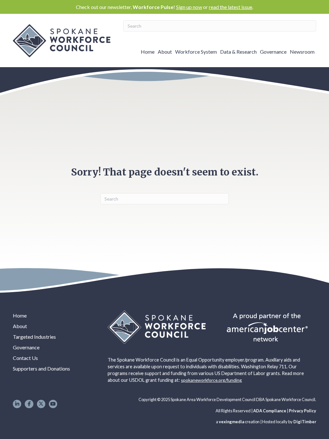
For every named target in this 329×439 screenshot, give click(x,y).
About (165, 52)
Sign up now (189, 7)
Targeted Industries (34, 337)
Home (148, 52)
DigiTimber (304, 421)
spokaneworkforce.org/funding (211, 380)
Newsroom (302, 52)
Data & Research (238, 52)
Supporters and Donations (41, 368)
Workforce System (196, 52)
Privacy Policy (302, 410)
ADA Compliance (269, 410)
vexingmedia (231, 421)
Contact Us (25, 358)
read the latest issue (230, 7)
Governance (273, 52)
